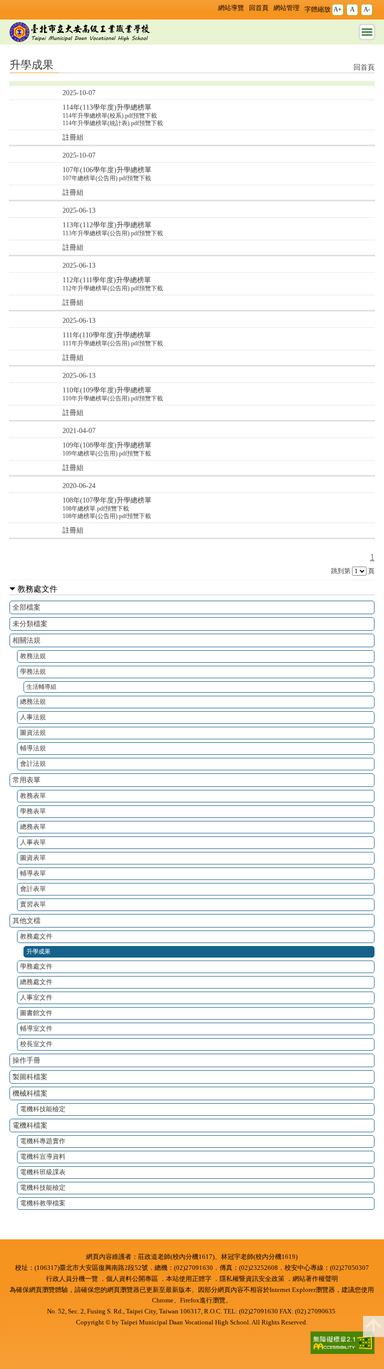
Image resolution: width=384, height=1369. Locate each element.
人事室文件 (36, 997)
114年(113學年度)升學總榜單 (107, 107)
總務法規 (33, 701)
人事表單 (33, 842)
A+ (338, 9)
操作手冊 (26, 1060)
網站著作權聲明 (315, 1278)
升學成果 (38, 952)
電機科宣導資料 (43, 1156)
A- (367, 9)
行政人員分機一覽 (72, 1278)
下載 (151, 116)
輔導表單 (33, 873)
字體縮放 (317, 9)
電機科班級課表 (43, 1172)
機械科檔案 (30, 1093)
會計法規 (33, 763)
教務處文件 (38, 589)
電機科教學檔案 (43, 1203)
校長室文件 (36, 1044)
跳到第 (340, 571)
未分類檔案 (30, 624)
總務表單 (33, 826)
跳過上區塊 (20, 4)
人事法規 (33, 717)
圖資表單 (33, 857)
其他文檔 (26, 921)
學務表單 (33, 811)
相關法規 (26, 640)
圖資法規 (33, 732)
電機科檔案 (30, 1125)
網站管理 (287, 8)
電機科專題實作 (43, 1141)
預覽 (139, 116)
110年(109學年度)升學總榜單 (107, 390)
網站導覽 (231, 8)
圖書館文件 (36, 1013)
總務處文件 (36, 982)
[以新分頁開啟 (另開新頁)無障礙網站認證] (339, 1343)
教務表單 (33, 795)
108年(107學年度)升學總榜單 (107, 500)
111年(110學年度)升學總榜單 (106, 335)
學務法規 (33, 671)
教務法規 (33, 656)
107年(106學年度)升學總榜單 (107, 170)
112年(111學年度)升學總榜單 (106, 280)
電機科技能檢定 (43, 1109)
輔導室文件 (36, 1028)
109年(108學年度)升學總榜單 (107, 445)
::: (210, 7)
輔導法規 (33, 748)
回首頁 (258, 8)
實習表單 (33, 904)
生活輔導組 (41, 687)
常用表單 (26, 780)
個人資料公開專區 (132, 1278)
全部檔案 (26, 607)
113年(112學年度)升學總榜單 (107, 225)
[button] (373, 1326)
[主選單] (367, 32)
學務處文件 (36, 966)
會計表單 (33, 888)
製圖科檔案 (30, 1077)
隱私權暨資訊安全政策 (252, 1278)
